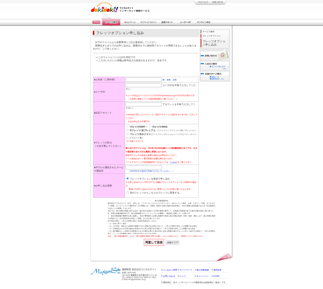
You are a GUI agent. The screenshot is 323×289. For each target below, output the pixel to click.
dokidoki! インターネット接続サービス (120, 7)
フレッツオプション (211, 36)
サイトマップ (186, 270)
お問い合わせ (169, 276)
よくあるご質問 (170, 270)
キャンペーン (203, 276)
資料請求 (217, 270)
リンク (183, 276)
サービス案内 (208, 32)
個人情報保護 (203, 270)
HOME (216, 276)
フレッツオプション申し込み (213, 43)
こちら (174, 162)
